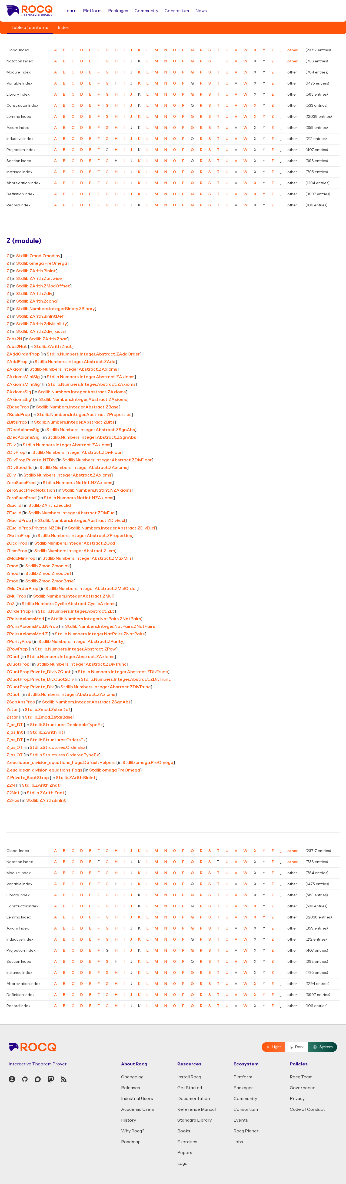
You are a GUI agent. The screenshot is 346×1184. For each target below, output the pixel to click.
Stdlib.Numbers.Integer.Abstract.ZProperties (84, 414)
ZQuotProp (17, 664)
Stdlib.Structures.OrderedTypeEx (64, 755)
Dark (299, 1047)
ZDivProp (15, 452)
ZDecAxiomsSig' (23, 437)
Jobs (238, 1142)
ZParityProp (18, 641)
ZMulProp (16, 596)
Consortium (177, 11)
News (201, 11)
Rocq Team (301, 1077)
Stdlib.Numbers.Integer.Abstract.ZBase (77, 407)
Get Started (189, 1088)
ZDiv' (11, 475)
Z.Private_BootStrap (27, 778)
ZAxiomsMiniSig (23, 377)
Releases (130, 1088)
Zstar (12, 709)
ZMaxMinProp (20, 558)
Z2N (10, 785)
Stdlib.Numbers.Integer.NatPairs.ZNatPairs (96, 619)
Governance (302, 1088)
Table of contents (29, 27)
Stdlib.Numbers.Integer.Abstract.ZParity (80, 641)
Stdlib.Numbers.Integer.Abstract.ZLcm (74, 551)
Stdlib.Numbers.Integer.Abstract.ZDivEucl (71, 513)
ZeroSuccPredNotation (30, 490)
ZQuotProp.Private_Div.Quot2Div (40, 679)
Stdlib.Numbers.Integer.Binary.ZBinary (55, 309)
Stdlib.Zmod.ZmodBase (49, 581)
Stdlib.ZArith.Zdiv (34, 293)
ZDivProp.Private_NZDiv (30, 460)
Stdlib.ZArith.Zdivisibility (41, 324)
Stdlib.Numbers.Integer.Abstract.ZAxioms (73, 369)
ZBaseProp (17, 407)
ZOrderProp (18, 611)
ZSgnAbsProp (20, 702)
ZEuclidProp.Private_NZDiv (33, 528)
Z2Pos (12, 800)
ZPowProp (17, 649)
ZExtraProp (18, 536)
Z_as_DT (14, 725)
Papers (184, 1153)
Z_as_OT (14, 747)
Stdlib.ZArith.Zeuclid (49, 505)
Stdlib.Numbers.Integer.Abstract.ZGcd (74, 543)
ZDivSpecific (19, 467)
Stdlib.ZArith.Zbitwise (39, 278)
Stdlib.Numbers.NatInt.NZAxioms (77, 483)
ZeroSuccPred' (21, 498)
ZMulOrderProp (22, 588)
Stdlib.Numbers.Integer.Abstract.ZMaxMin (86, 558)
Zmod (12, 566)
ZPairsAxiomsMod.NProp (32, 626)
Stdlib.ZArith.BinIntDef (40, 316)
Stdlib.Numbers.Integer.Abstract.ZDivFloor (77, 452)
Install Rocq (189, 1077)
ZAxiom (14, 369)
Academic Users (137, 1109)
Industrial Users (137, 1098)
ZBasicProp (18, 414)
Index (63, 27)
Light (276, 1047)
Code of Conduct (307, 1109)
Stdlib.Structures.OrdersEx (58, 740)
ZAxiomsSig (18, 392)
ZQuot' (13, 694)
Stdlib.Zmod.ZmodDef (48, 573)
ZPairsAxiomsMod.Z (27, 634)
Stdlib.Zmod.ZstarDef (47, 709)
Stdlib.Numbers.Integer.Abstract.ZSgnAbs (90, 430)
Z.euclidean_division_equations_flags (44, 770)
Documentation (193, 1098)
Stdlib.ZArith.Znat (48, 339)
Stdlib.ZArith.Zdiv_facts (40, 331)
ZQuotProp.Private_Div (30, 687)
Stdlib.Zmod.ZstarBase (49, 717)
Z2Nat (13, 793)
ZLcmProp (16, 551)
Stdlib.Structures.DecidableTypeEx (66, 725)
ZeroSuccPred (21, 483)
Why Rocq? (133, 1131)
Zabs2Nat (16, 346)
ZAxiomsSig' (19, 399)
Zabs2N (14, 339)
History (128, 1120)
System (326, 1047)
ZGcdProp (16, 543)
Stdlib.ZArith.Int (47, 732)
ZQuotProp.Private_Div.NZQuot (38, 672)
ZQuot (13, 657)
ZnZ (10, 604)
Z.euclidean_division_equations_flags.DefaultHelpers (60, 762)
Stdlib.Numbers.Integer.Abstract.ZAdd (75, 362)
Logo (182, 1163)
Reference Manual (196, 1109)
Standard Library (194, 1120)
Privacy (297, 1098)
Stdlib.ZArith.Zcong (36, 301)
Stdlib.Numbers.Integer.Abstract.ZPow (75, 649)
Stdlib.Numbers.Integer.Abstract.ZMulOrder (91, 588)
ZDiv (11, 445)
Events (241, 1120)
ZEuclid (13, 505)
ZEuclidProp (18, 520)
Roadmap (131, 1142)
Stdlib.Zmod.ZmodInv (38, 256)
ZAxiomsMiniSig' (23, 384)
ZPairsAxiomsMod (25, 619)
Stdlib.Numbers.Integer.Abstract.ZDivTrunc (81, 664)
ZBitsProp (16, 422)
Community (146, 11)
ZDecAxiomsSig (22, 430)
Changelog (132, 1077)
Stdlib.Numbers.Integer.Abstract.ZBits (74, 422)
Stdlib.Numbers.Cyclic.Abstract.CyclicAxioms (68, 604)
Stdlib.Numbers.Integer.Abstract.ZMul (73, 596)
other (292, 50)
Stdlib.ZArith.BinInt (36, 271)
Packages (118, 11)
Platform (92, 11)
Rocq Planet (246, 1131)
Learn (70, 11)
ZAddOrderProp (23, 354)
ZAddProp (17, 362)
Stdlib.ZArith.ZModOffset (43, 286)
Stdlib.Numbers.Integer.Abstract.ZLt (76, 611)
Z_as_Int (14, 732)
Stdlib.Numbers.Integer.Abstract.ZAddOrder (93, 354)
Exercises (187, 1142)
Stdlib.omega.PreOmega (41, 263)
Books (183, 1131)
